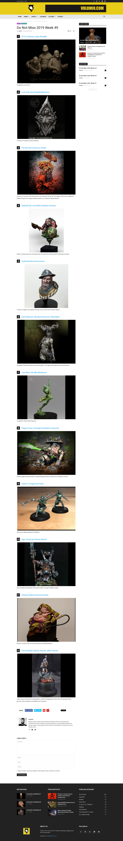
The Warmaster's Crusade (86, 812)
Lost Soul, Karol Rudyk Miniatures (35, 92)
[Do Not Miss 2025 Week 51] (21, 796)
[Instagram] (96, 1)
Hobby (26, 16)
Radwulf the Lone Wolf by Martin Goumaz (39, 206)
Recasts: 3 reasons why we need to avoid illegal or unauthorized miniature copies (96, 55)
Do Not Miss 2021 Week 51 (88, 83)
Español (60, 16)
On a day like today (84, 814)
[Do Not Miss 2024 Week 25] (92, 36)
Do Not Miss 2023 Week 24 (88, 68)
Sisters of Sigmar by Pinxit (33, 484)
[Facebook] (94, 1)
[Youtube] (105, 1)
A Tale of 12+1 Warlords (85, 804)
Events (34, 16)
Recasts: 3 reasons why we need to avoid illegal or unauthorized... (65, 795)
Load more (92, 89)
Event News (82, 802)
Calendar (43, 16)
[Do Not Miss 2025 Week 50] (21, 804)
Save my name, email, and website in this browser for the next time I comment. (39, 770)
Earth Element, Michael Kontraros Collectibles (41, 317)
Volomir (51, 16)
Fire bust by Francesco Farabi (34, 148)
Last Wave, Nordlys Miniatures (34, 372)
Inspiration (82, 797)
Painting (81, 807)
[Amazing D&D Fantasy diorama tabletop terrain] (52, 804)
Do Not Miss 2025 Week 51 (34, 794)
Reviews (81, 799)
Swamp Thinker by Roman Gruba (35, 595)
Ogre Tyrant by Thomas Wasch (34, 539)
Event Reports (83, 809)
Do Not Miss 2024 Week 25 (89, 40)
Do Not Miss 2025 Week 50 (34, 802)
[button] (104, 17)
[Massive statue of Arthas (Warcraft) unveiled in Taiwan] (52, 812)
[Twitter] (102, 1)
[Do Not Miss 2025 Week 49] (21, 812)
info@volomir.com (52, 836)
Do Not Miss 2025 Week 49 (88, 75)
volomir (20, 31)
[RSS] (99, 1)
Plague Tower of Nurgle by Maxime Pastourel (40, 428)
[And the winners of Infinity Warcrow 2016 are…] (82, 48)
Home (20, 16)
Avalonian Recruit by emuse (33, 261)
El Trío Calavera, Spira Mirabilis (34, 37)
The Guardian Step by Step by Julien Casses (40, 651)
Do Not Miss (24, 23)
